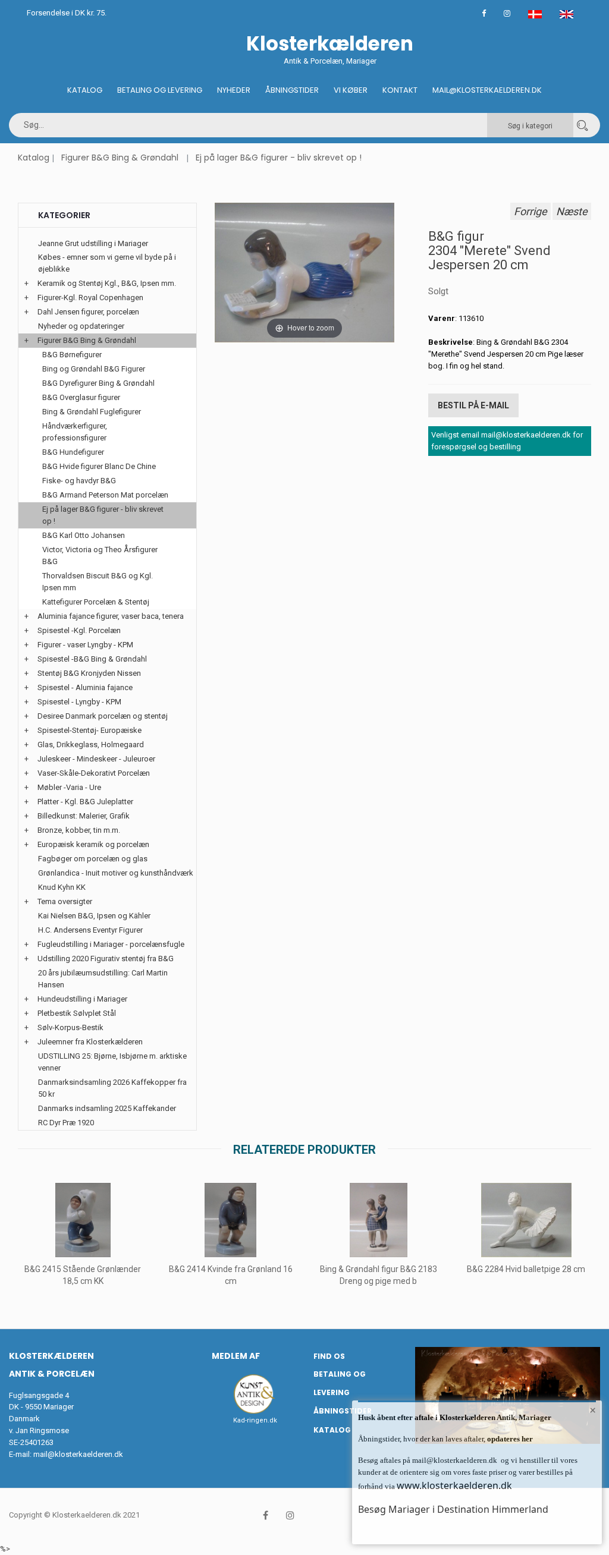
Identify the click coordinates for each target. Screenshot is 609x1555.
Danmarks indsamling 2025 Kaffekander (107, 1108)
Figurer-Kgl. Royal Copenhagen (90, 297)
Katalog (84, 90)
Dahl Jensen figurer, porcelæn (88, 311)
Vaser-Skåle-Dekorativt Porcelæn (93, 773)
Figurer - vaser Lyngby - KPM (85, 644)
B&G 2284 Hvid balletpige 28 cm (526, 1269)
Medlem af (236, 1356)
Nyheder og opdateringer (81, 326)
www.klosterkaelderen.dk (454, 1485)
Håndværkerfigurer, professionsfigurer (74, 431)
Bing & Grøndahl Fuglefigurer (91, 411)
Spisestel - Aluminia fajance (85, 687)
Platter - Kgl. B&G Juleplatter (85, 801)
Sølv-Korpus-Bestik (70, 1027)
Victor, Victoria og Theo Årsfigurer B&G (100, 555)
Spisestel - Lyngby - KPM (79, 701)
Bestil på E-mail (473, 405)
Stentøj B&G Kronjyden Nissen (89, 673)
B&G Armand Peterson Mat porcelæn (105, 494)
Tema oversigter (64, 901)
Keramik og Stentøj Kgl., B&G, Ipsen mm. (106, 283)
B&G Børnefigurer (72, 354)
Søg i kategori (530, 126)
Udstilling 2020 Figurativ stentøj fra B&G (105, 958)
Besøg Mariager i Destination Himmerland (453, 1509)
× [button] (592, 1410)
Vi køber (351, 90)
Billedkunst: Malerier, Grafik (83, 815)
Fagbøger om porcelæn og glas (92, 858)
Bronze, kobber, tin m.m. (78, 830)
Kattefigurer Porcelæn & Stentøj (95, 601)
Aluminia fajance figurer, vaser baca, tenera (110, 616)
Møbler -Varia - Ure (69, 787)
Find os (329, 1356)
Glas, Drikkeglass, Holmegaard (90, 744)
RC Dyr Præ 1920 (66, 1122)
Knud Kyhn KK (62, 887)
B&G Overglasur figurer (81, 397)
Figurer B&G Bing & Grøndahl (119, 157)
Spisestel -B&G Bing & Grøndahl (92, 658)
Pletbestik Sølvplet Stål (76, 1013)
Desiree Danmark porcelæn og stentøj (102, 716)
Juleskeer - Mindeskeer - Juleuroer (96, 758)
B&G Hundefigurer (73, 452)
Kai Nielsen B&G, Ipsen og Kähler (94, 915)
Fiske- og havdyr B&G (79, 480)
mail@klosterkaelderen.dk (78, 1454)
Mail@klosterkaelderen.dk (487, 90)
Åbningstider (292, 90)
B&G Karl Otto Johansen (83, 535)
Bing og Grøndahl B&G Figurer (93, 368)
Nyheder (233, 90)
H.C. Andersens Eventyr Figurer (90, 930)
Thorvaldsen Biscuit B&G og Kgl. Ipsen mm (97, 581)
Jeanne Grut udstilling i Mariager (93, 243)
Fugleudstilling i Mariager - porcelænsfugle (110, 944)
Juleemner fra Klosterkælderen (90, 1041)
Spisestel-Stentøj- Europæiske (89, 730)
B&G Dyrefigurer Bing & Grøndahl (98, 383)
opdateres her (509, 1438)
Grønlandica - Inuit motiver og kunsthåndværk (115, 872)
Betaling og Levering (159, 90)
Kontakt (399, 90)
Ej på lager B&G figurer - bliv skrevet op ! (279, 157)
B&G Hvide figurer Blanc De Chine (99, 466)
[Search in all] (582, 125)
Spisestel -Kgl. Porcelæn (79, 630)
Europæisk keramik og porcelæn (93, 844)
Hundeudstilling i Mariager (82, 998)
